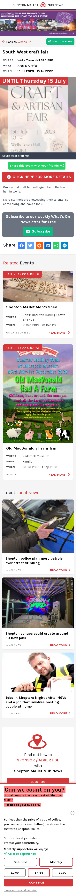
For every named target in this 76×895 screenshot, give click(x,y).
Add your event (61, 41)
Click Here (38, 782)
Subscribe (40, 231)
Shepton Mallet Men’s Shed (31, 307)
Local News (13, 569)
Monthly (56, 862)
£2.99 (15, 872)
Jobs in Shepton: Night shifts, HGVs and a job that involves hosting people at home (35, 702)
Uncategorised (18, 332)
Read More (57, 332)
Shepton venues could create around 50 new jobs (36, 635)
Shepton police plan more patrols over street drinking (34, 560)
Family (11, 474)
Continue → (38, 882)
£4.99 (39, 872)
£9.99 (62, 872)
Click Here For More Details (41, 177)
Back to (18, 42)
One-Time (20, 862)
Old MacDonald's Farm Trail (31, 448)
